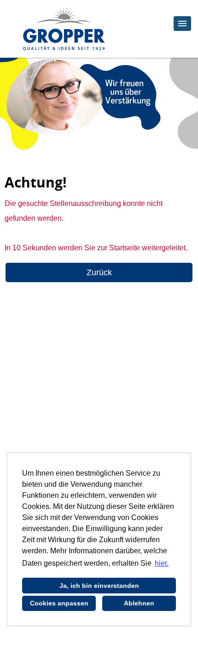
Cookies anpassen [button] (59, 603)
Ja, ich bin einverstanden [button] (99, 585)
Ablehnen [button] (139, 603)
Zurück (99, 272)
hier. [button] (162, 563)
